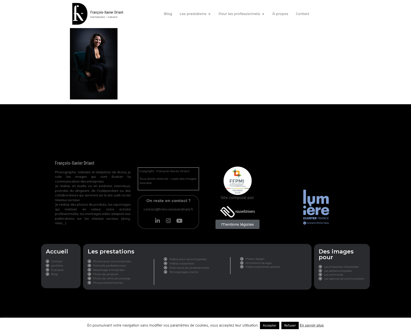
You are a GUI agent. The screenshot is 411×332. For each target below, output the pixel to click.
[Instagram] (168, 220)
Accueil (57, 251)
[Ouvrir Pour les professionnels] (263, 13)
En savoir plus (312, 325)
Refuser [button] (290, 325)
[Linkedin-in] (157, 220)
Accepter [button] (269, 325)
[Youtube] (179, 220)
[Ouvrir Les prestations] (209, 13)
